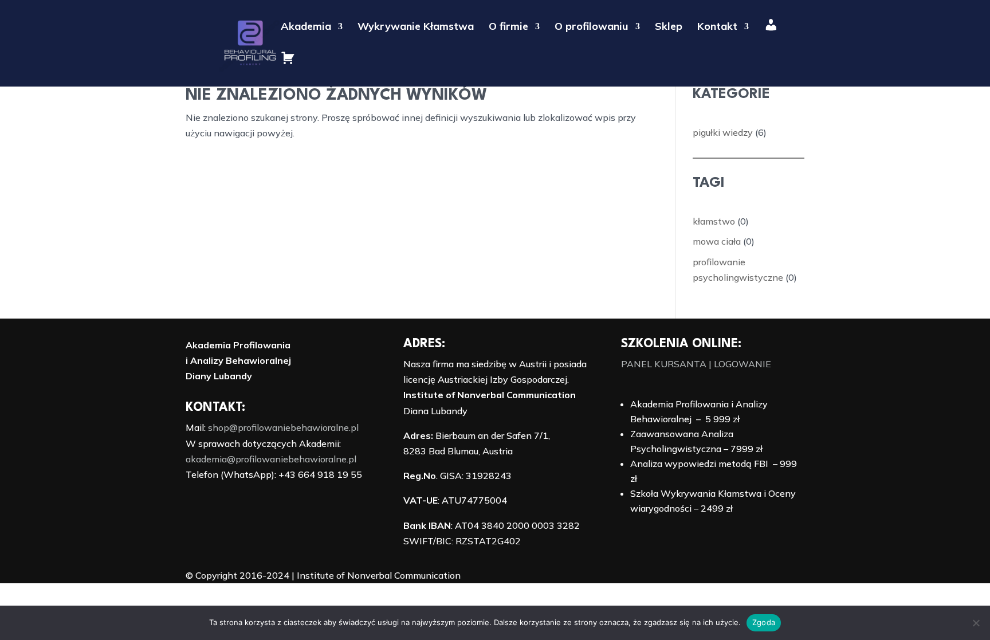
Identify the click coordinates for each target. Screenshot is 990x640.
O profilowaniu (591, 27)
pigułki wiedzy (723, 132)
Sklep (668, 27)
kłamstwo (714, 221)
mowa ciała (717, 241)
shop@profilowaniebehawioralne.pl (283, 427)
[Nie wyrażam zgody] (975, 623)
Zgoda (763, 622)
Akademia (306, 27)
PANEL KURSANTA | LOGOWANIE (696, 364)
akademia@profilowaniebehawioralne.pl (271, 459)
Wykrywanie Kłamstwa (416, 27)
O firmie (508, 27)
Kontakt (717, 27)
